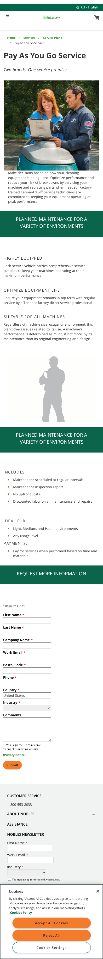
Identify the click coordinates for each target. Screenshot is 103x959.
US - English (89, 7)
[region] (51, 921)
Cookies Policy (21, 912)
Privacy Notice (14, 755)
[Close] (97, 891)
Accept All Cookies (51, 923)
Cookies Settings (51, 947)
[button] (93, 814)
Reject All (51, 935)
